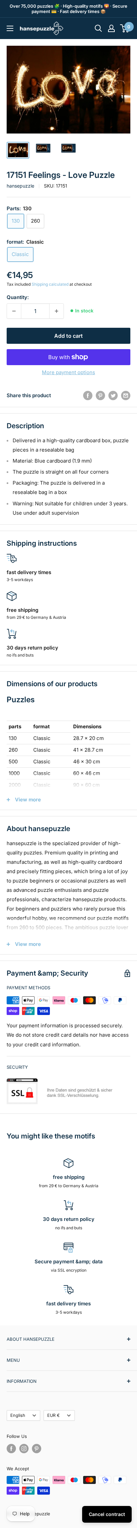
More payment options (68, 372)
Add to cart (68, 335)
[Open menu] (10, 28)
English (17, 1415)
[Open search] (98, 28)
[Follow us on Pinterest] (36, 1448)
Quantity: (18, 297)
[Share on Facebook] (87, 395)
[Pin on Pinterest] (100, 395)
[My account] (111, 28)
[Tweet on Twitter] (113, 395)
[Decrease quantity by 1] (14, 311)
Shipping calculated (50, 284)
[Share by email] (125, 395)
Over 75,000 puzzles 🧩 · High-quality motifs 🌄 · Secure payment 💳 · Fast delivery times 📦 (68, 8)
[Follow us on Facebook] (11, 1448)
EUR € (53, 1415)
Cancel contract (107, 1514)
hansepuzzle (20, 186)
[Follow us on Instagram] (24, 1448)
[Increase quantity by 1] (57, 311)
